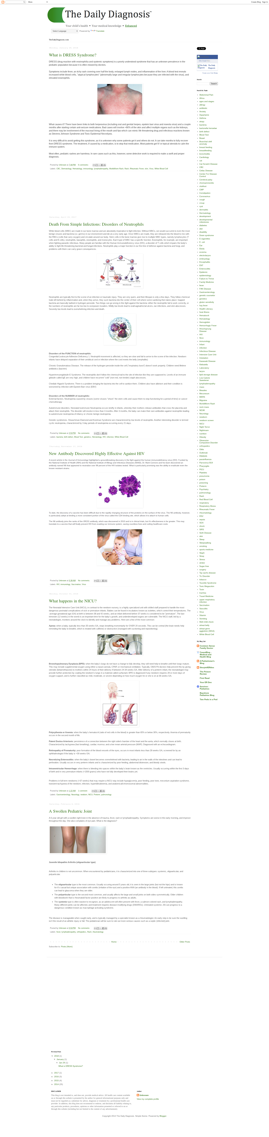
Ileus (201, 338)
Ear (200, 245)
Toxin (201, 589)
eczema (202, 252)
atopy (201, 121)
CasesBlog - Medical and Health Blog (205, 654)
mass (201, 387)
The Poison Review (205, 673)
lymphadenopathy (101, 169)
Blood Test (78, 437)
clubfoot (202, 186)
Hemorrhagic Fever (208, 325)
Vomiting (203, 619)
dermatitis (203, 210)
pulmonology (106, 795)
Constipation (204, 193)
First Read (205, 678)
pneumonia (204, 476)
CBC (58, 169)
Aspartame (204, 115)
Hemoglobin (204, 322)
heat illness (204, 312)
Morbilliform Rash (116, 169)
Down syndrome (206, 235)
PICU (201, 469)
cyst (201, 206)
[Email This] (94, 165)
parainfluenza (205, 459)
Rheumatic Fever (137, 169)
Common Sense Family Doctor (207, 647)
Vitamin (202, 615)
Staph (202, 553)
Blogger (163, 1116)
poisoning (203, 483)
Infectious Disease (207, 351)
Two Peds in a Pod (208, 699)
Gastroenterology (63, 795)
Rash (127, 169)
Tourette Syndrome (207, 583)
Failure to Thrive (206, 279)
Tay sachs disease (207, 573)
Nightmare (204, 430)
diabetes (203, 225)
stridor (202, 563)
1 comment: (83, 791)
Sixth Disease (205, 533)
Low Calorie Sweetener (204, 379)
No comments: (84, 433)
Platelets (203, 473)
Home (114, 942)
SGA (201, 523)
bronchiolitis (204, 154)
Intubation (203, 358)
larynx (202, 371)
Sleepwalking (205, 543)
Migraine (203, 400)
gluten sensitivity (206, 302)
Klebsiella (203, 364)
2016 (56, 1076)
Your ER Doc (206, 682)
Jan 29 (62, 1063)
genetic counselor (207, 295)
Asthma (202, 118)
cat (200, 160)
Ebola (201, 249)
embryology (204, 259)
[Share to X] (99, 165)
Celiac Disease (206, 170)
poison (202, 479)
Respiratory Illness (207, 506)
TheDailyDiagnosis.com (59, 40)
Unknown (144, 1095)
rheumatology (98, 932)
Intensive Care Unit (207, 354)
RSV (201, 516)
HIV (104, 437)
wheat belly (204, 625)
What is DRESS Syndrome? (72, 55)
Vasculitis (203, 608)
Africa (201, 98)
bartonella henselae (208, 128)
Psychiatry (203, 489)
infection (110, 437)
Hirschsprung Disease (205, 330)
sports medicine (206, 549)
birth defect (68, 437)
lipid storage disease (208, 374)
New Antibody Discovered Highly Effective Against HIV (97, 453)
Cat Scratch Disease (208, 164)
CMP (201, 189)
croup (201, 203)
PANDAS (203, 456)
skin (146, 169)
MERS (202, 397)
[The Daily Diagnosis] (202, 68)
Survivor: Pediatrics (204, 687)
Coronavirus (204, 196)
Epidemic (203, 272)
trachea (202, 593)
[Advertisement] (120, 194)
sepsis (202, 519)
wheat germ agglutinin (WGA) (206, 629)
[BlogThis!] (96, 165)
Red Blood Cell (206, 499)
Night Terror (204, 427)
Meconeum (204, 393)
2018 (56, 1056)
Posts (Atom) (67, 946)
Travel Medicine (206, 596)
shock (202, 526)
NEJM (202, 410)
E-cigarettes (204, 239)
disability (203, 232)
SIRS (201, 529)
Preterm (97, 795)
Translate (100, 31)
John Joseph (203, 61)
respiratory (204, 503)
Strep (201, 556)
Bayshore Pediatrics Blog (207, 694)
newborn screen (206, 420)
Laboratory (204, 368)
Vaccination (76, 584)
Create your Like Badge (210, 73)
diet (201, 229)
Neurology (75, 795)
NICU (90, 795)
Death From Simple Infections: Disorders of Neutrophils (96, 224)
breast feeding (205, 147)
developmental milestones (205, 221)
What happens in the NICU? (73, 600)
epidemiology (205, 275)
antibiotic (203, 108)
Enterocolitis (204, 269)
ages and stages (206, 101)
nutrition (203, 434)
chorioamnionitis (206, 183)
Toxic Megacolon (206, 586)
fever (58, 932)
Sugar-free (204, 566)
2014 (56, 1084)
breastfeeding (205, 150)
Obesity (202, 437)
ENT (201, 265)
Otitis (201, 449)
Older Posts (185, 942)
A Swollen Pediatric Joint (70, 811)
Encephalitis (204, 262)
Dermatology (66, 169)
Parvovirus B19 (206, 463)
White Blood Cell (161, 169)
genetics (87, 437)
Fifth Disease (205, 289)
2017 (56, 1073)
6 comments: (83, 165)
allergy (202, 105)
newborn (83, 795)
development (205, 216)
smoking (203, 546)
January (60, 1059)
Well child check (206, 622)
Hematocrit (204, 315)
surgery (202, 569)
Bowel (202, 138)
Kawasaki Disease (207, 361)
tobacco (202, 579)
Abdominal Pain (206, 95)
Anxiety (202, 111)
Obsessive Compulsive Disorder (208, 441)
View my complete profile (148, 1099)
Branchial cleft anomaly (205, 142)
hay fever (203, 305)
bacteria (59, 437)
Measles (203, 390)
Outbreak (203, 453)
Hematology (77, 169)
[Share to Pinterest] (104, 165)
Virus (151, 169)
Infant (201, 344)
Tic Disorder (204, 576)
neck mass (204, 407)
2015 (56, 1080)
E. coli (202, 242)
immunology (88, 169)
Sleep (201, 539)
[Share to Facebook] (102, 165)
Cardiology (204, 157)
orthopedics (81, 932)
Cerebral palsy (205, 180)
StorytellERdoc (207, 667)
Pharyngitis (204, 466)
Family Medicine (206, 282)
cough (202, 199)
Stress (202, 559)
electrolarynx (205, 255)
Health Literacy (206, 309)
